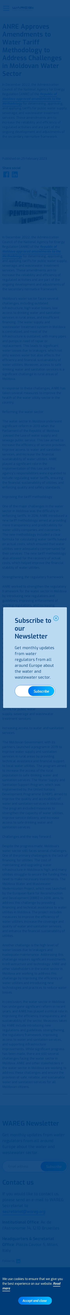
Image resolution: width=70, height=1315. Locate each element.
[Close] (56, 618)
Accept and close (34, 1301)
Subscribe (41, 691)
